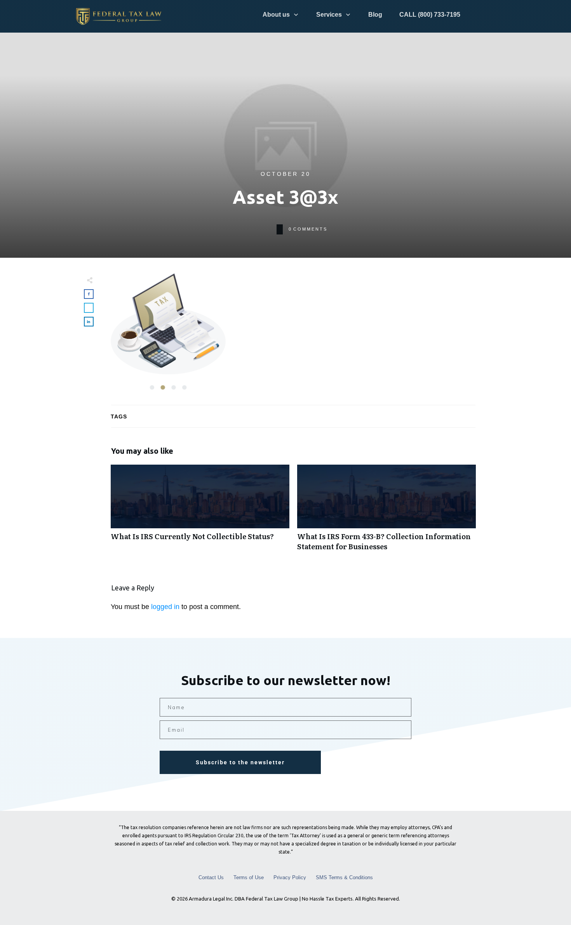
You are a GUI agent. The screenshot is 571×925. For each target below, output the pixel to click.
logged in (165, 607)
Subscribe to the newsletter (240, 762)
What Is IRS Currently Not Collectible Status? (200, 512)
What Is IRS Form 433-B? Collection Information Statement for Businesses (386, 512)
